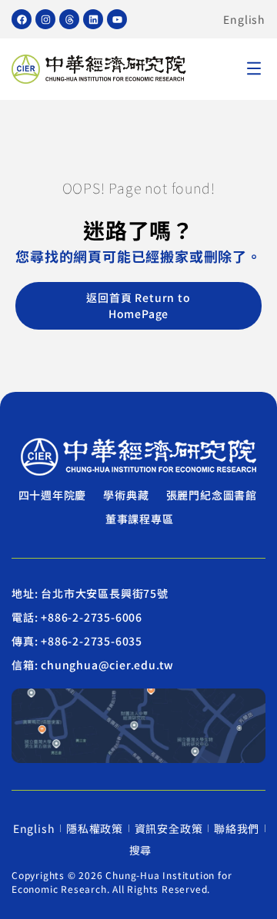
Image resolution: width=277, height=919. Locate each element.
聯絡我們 (236, 828)
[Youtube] (117, 19)
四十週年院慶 (52, 495)
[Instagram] (45, 19)
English (244, 19)
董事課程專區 (139, 518)
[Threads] (69, 19)
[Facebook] (22, 19)
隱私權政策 (94, 828)
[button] (253, 69)
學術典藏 (126, 495)
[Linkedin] (93, 19)
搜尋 (140, 850)
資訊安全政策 (169, 828)
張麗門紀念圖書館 (211, 495)
